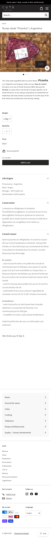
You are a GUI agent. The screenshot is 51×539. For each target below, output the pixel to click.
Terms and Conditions (9, 477)
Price (4, 139)
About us (5, 451)
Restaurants (6, 459)
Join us (4, 469)
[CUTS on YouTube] (36, 494)
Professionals (6, 466)
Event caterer (6, 462)
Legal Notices (6, 480)
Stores (4, 455)
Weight (5, 113)
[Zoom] (47, 68)
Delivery (5, 473)
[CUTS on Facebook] (31, 494)
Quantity (6, 126)
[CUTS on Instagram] (27, 494)
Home (4, 23)
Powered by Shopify (21, 533)
